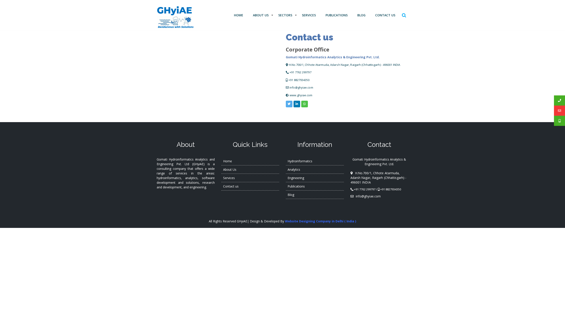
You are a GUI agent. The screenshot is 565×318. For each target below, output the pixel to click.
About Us (261, 15)
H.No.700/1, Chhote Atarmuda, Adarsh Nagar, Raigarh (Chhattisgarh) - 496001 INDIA (344, 65)
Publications (337, 15)
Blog (361, 15)
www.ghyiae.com (301, 95)
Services (309, 15)
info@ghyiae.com (301, 87)
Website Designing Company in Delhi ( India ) (320, 221)
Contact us (385, 15)
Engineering (296, 178)
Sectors (285, 15)
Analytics (294, 169)
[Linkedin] (297, 104)
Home (238, 15)
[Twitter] (289, 104)
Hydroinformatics (300, 161)
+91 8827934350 (298, 80)
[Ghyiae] (304, 104)
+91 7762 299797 (300, 72)
